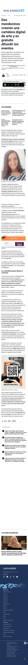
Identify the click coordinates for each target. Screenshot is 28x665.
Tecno (4, 616)
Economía (5, 596)
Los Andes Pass (7, 624)
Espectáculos (6, 604)
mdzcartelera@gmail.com (9, 332)
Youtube (17, 577)
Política (5, 594)
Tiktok (10, 577)
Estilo (4, 612)
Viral (4, 618)
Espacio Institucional (8, 620)
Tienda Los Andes (7, 626)
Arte (9, 421)
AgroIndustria (6, 614)
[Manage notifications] (25, 659)
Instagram (7, 577)
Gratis (14, 421)
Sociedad (5, 598)
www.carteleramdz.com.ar (9, 214)
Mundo (5, 606)
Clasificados (6, 628)
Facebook (4, 577)
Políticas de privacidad (8, 632)
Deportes (5, 602)
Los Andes (3, 15)
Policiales (5, 600)
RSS (4, 634)
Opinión (5, 608)
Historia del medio (7, 636)
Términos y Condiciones (9, 630)
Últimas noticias (7, 592)
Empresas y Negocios (8, 610)
